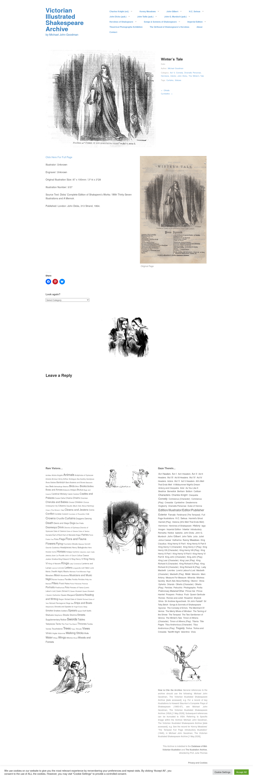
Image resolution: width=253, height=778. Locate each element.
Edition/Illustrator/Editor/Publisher (181, 510)
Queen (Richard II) (63, 591)
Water (49, 637)
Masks (66, 571)
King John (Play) (194, 556)
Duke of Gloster (72, 531)
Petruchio (177, 587)
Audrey (83, 479)
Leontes (171, 570)
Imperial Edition (195, 22)
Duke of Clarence (60, 531)
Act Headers (164, 473)
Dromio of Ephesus (72, 527)
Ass (78, 479)
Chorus (86, 502)
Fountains (67, 544)
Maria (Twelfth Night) (54, 571)
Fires (56, 539)
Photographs (190, 587)
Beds (51, 486)
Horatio (48, 552)
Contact (113, 32)
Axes (48, 482)
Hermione (165, 75)
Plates (67, 583)
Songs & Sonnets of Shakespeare (160, 22)
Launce (54, 568)
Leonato (60, 568)
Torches (48, 629)
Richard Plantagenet (57, 603)
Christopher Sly (52, 506)
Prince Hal (190, 590)
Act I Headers (184, 473)
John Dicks (182, 75)
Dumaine (49, 535)
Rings (68, 603)
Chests (71, 502)
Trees (67, 628)
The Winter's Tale (196, 75)
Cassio (69, 494)
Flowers (50, 543)
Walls (86, 633)
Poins (72, 583)
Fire (52, 539)
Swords (72, 619)
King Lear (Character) (168, 560)
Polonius (85, 583)
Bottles (90, 486)
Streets (81, 614)
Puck (186, 594)
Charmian (84, 498)
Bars (67, 482)
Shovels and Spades (62, 606)
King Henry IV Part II (196, 543)
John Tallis (187, 536)
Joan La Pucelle (58, 555)
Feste (48, 539)
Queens (79, 594)
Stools (66, 614)
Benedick (171, 491)
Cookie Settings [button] (222, 772)
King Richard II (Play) (189, 563)
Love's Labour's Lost (185, 570)
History (196, 525)
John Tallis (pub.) (145, 17)
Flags (62, 539)
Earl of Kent (57, 534)
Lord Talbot (85, 568)
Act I (174, 473)
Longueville (77, 568)
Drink (61, 527)
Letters (68, 567)
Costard (65, 514)
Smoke (49, 610)
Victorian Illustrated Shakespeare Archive (65, 19)
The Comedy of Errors (177, 607)
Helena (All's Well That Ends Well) (188, 521)
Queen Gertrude (197, 594)
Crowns (51, 518)
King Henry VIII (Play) (189, 550)
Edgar (78, 535)
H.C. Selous (194, 11)
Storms (73, 614)
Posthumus (59, 587)
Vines (49, 633)
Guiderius (56, 547)
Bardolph (60, 482)
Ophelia (162, 584)
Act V (172, 72)
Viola (193, 631)
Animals (68, 474)
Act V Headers (187, 481)
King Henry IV (77, 559)
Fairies (85, 534)
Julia (195, 536)
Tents (58, 623)
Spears (72, 610)
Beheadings (58, 486)
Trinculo (79, 628)
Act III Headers (181, 477)
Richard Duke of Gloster (73, 599)
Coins (91, 509)
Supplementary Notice (56, 619)
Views (86, 628)
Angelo (60, 475)
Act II (194, 473)
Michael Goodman (175, 68)
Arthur (65, 479)
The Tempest (175, 614)
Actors (54, 475)
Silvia (161, 601)
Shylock (197, 597)
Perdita (75, 579)
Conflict (50, 513)
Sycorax (162, 607)
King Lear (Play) (187, 560)
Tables (81, 619)
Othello (165, 90)
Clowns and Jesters (76, 509)
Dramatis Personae (192, 72)
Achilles (48, 475)
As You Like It (192, 487)
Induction (83, 552)
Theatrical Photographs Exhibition (126, 27)
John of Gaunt (71, 555)
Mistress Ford (75, 571)
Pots (67, 587)
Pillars (55, 583)
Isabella (179, 532)
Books (83, 486)
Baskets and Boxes (77, 482)
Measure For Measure (176, 577)
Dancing (88, 518)
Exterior (162, 514)
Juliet (201, 536)
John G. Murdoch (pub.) (175, 17)
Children (79, 502)
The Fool (64, 624)
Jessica (48, 555)
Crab (87, 514)
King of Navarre (54, 563)
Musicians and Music (80, 575)
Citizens (62, 505)
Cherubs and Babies (57, 502)
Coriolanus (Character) (179, 498)
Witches (69, 637)
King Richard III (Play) (190, 566)
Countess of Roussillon (76, 514)
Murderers (65, 575)
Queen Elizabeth (76, 591)
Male (188, 574)
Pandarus (60, 579)
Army (60, 479)
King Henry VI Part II (182, 553)
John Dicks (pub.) (117, 17)
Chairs (76, 497)
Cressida (169, 502)
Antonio (48, 479)
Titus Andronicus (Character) (178, 624)
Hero (90, 547)
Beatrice (162, 491)
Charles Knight (180, 495)
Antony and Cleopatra (168, 487)
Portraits (50, 587)
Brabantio (66, 490)
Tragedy (180, 628)
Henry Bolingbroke (79, 547)
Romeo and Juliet (174, 597)
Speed (79, 611)
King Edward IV (64, 559)
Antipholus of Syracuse (84, 475)
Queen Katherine (53, 595)
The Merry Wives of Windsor (179, 611)
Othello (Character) (185, 584)
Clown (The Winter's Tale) (55, 510)
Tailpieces (50, 623)
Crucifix (60, 518)
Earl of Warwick (69, 535)
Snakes (57, 610)
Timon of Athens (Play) (180, 621)
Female (172, 514)
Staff (84, 611)
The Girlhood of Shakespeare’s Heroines (169, 27)
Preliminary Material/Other (171, 590)
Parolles (68, 579)
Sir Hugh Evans (77, 606)
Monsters (50, 575)
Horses (61, 551)
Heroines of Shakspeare (121, 22)
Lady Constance (75, 563)
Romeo (161, 597)
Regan (61, 599)
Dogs (72, 523)
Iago (204, 525)
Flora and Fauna (76, 539)
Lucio (92, 568)
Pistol (61, 583)
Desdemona (191, 502)
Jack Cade (90, 552)
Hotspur (69, 551)
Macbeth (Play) (177, 574)
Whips (55, 638)
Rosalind (188, 597)
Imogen (161, 529)
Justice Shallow (52, 559)
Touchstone (57, 628)
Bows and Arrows (54, 489)
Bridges (73, 489)
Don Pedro (80, 523)
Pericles (81, 579)
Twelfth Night (174, 631)
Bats (47, 486)
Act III (170, 477)
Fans (91, 535)
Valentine (185, 631)
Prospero (170, 594)
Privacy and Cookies (197, 762)
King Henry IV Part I (177, 543)
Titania (195, 621)
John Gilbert (172, 11)
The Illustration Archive (196, 749)
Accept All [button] (241, 772)
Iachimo (76, 552)
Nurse (54, 579)
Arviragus (72, 479)
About (199, 27)
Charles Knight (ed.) (119, 11)
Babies (53, 482)
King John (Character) (175, 556)
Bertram (181, 491)
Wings (62, 637)
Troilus (189, 628)
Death (49, 523)
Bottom (189, 491)
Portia (199, 587)
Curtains (169, 80)
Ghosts (75, 544)
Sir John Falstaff (195, 601)
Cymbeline (166, 93)
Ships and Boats (83, 603)
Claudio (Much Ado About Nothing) (80, 506)
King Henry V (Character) (170, 546)
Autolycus (90, 479)
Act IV (192, 477)
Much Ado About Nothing (177, 580)
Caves (57, 498)
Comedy (179, 72)
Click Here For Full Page (59, 157)
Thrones (82, 623)
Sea (72, 603)
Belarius (66, 486)
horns (54, 551)
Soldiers (64, 610)
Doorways (51, 527)
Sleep (85, 606)
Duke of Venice (83, 531)
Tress (73, 629)
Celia (63, 498)
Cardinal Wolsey (59, 493)
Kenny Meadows (148, 11)
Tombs (90, 623)
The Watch (73, 624)
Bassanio (89, 482)
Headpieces (65, 547)
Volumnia (61, 633)
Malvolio (196, 574)
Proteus (179, 594)
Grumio (48, 547)
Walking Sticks (75, 633)
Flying (59, 543)
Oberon (194, 580)
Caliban (197, 491)
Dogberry (162, 505)
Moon (57, 575)
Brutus (80, 489)
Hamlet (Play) (164, 521)
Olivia (201, 580)
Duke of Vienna (195, 505)
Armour (55, 479)
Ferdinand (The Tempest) (188, 514)
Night (48, 579)
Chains (69, 497)
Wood (75, 638)
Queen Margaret (68, 595)
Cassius (76, 494)
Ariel (182, 487)
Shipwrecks (50, 606)
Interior (173, 75)
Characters (164, 495)
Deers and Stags (61, 523)
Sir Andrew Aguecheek (175, 601)
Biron (77, 486)
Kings (65, 563)
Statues (178, 80)
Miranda (191, 577)
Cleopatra (193, 494)
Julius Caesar (83, 555)
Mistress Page (85, 571)
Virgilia (54, 633)
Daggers (80, 518)
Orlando (171, 584)
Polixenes (78, 583)
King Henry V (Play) (192, 546)
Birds (72, 486)
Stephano (58, 615)
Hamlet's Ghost (196, 518)
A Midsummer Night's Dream (186, 484)
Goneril (87, 544)
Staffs (89, 610)
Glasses (81, 544)
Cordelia (57, 514)
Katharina (177, 539)
